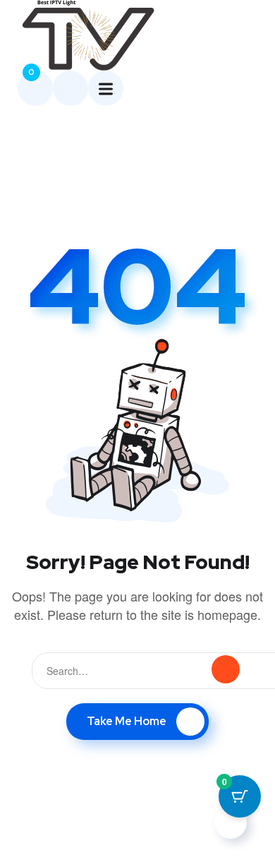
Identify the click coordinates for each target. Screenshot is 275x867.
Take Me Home (126, 721)
